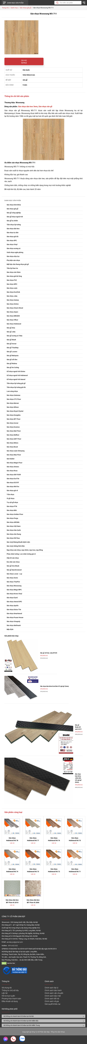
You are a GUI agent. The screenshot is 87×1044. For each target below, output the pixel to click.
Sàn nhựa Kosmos (13, 427)
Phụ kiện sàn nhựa (13, 260)
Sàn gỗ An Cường (13, 367)
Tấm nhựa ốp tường (14, 225)
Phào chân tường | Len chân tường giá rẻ (21, 554)
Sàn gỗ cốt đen (12, 359)
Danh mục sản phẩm (15, 3)
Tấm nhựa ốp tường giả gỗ (16, 383)
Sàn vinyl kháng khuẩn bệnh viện (18, 542)
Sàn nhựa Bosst (12, 447)
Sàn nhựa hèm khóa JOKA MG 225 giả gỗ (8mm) (78, 778)
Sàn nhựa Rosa (12, 471)
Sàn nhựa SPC (12, 240)
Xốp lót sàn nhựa (13, 558)
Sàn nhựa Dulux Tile (14, 609)
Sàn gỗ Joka (11, 332)
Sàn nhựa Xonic (12, 578)
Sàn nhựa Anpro (12, 312)
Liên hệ (4, 993)
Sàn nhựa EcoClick (13, 292)
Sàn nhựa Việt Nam (14, 526)
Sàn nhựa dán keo (13, 228)
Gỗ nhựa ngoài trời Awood (16, 379)
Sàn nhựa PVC (12, 280)
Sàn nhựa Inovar (12, 423)
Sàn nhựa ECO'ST (13, 482)
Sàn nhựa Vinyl (12, 244)
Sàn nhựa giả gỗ (12, 209)
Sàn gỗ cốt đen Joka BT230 (48, 653)
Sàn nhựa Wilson (13, 407)
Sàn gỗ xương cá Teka (14, 336)
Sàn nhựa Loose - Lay (14, 574)
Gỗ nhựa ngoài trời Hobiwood (17, 375)
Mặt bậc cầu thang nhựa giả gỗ (18, 264)
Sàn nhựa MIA (12, 510)
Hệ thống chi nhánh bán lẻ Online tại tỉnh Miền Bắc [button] (20, 1021)
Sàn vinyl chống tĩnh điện (16, 546)
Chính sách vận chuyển (54, 993)
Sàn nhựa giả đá (12, 236)
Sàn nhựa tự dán (12, 232)
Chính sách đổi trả (52, 999)
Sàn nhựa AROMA (13, 522)
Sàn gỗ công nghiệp (14, 213)
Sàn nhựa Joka (12, 296)
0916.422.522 (13, 946)
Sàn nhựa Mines (12, 443)
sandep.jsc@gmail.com (15, 942)
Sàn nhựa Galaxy (13, 300)
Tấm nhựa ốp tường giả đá (16, 387)
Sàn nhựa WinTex (13, 486)
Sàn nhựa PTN (12, 506)
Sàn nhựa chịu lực (13, 256)
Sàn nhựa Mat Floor (14, 431)
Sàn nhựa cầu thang (14, 534)
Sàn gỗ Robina (12, 363)
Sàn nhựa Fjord (12, 598)
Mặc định (10, 629)
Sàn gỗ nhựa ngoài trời (15, 217)
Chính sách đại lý (51, 988)
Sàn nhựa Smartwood (14, 613)
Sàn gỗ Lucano (12, 351)
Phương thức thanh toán (11, 999)
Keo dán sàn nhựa (13, 562)
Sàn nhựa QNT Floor (14, 439)
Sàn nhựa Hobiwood (14, 324)
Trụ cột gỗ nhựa (12, 502)
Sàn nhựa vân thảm (14, 272)
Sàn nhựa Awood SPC (14, 601)
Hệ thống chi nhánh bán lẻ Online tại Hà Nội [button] (18, 1016)
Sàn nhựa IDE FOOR (14, 475)
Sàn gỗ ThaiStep (12, 348)
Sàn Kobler (10, 459)
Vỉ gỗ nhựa (10, 498)
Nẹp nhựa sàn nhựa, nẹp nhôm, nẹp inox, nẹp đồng (25, 550)
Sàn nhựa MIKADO (13, 316)
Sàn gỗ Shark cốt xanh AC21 (78, 727)
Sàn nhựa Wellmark (14, 625)
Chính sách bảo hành (53, 990)
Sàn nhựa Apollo (12, 605)
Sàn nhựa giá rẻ (12, 490)
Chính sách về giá (52, 1001)
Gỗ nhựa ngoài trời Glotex (16, 371)
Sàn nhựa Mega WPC (14, 590)
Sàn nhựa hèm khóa (14, 205)
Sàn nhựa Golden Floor (15, 514)
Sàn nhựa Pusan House (15, 617)
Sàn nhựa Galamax (13, 395)
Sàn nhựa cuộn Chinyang (15, 451)
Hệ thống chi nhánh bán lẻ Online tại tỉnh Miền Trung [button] (21, 1025)
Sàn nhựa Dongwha (14, 415)
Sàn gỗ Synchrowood (14, 570)
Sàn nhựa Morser (13, 403)
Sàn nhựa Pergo (12, 518)
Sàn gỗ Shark (11, 340)
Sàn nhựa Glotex (13, 304)
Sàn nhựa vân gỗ (45, 106)
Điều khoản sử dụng (10, 1001)
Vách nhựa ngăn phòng (15, 252)
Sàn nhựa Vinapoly (13, 621)
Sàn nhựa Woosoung (14, 586)
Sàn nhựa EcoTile (13, 478)
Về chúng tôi (7, 988)
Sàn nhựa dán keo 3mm (28, 106)
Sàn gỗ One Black (13, 566)
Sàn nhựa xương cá (13, 248)
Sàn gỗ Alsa (11, 328)
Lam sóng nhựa (12, 391)
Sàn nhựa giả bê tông (14, 276)
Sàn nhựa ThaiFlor (13, 582)
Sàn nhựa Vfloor (12, 320)
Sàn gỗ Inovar (11, 344)
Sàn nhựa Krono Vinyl (14, 594)
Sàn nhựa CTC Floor (14, 399)
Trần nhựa (10, 494)
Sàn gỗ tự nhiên (12, 221)
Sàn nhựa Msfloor (13, 435)
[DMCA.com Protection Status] (8, 964)
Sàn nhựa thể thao (13, 538)
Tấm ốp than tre (12, 268)
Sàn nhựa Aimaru (13, 467)
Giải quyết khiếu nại (52, 1004)
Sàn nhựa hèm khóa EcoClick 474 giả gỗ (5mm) (54, 686)
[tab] (43, 1016)
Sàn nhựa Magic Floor (14, 463)
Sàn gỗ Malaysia (12, 355)
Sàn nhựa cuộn (12, 288)
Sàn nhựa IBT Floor (13, 419)
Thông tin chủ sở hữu (10, 990)
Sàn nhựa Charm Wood (15, 308)
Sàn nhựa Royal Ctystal (15, 411)
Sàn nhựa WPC (12, 284)
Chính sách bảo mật (53, 996)
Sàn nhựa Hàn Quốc (14, 530)
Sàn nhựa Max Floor (14, 455)
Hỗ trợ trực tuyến (8, 996)
